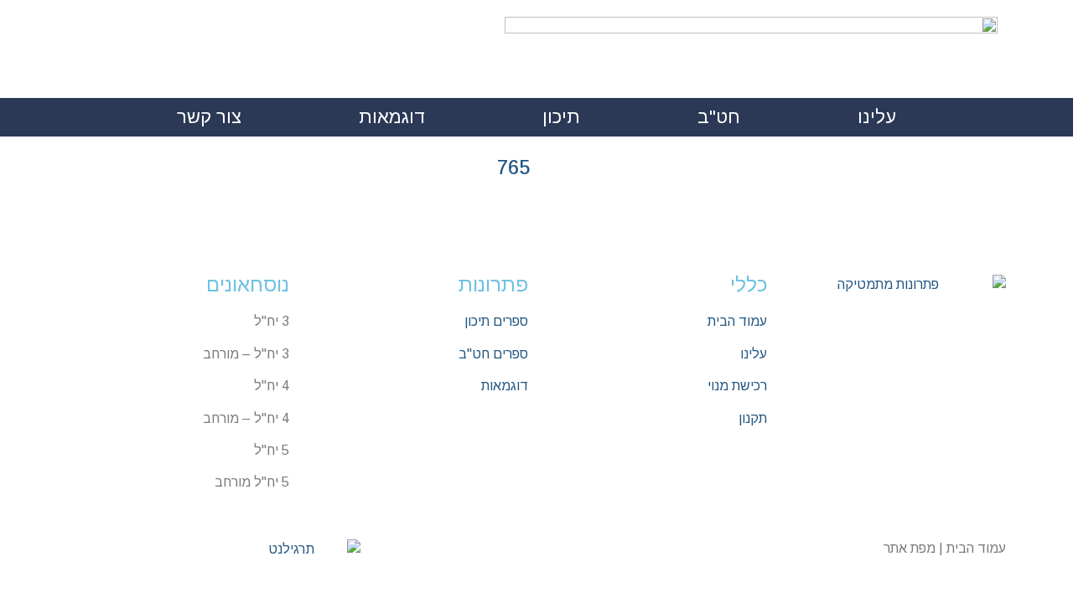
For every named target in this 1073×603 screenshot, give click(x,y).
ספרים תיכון (496, 321)
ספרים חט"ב (493, 354)
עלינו (877, 116)
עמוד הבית (737, 321)
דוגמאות (392, 116)
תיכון (561, 116)
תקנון (753, 418)
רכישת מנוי (737, 386)
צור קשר (209, 116)
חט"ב (718, 116)
